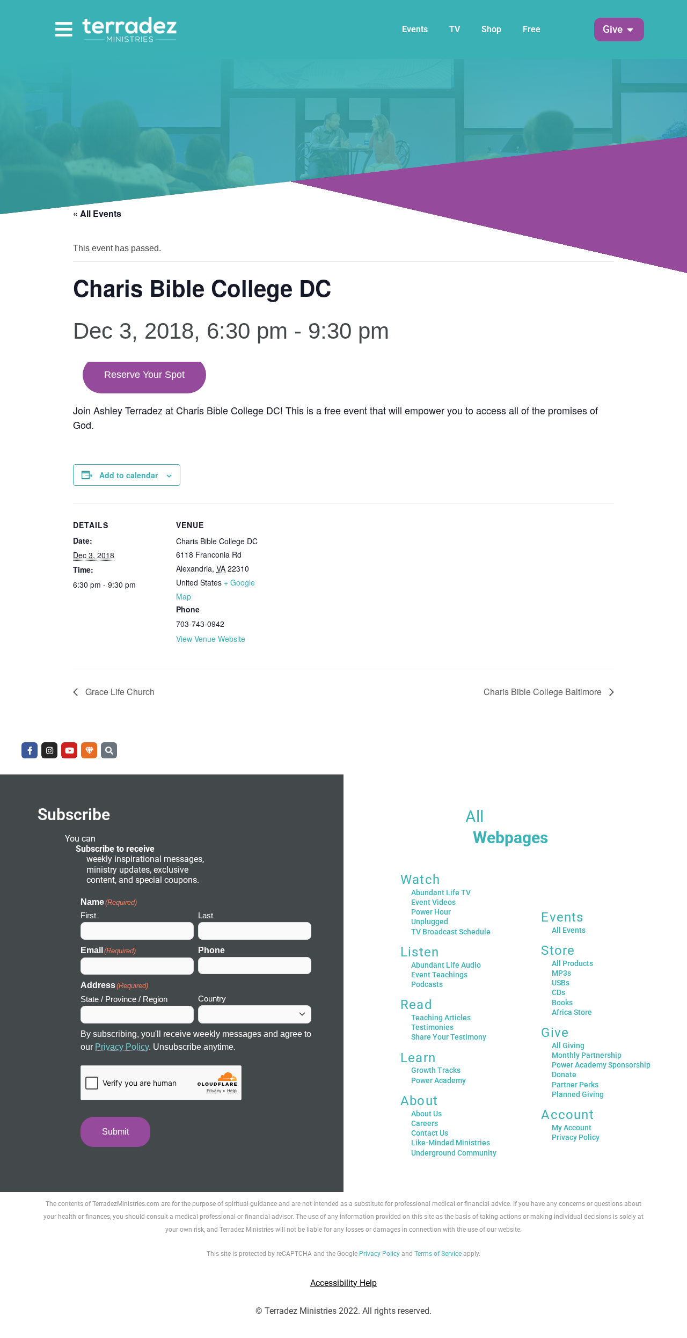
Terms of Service (438, 1253)
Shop (491, 29)
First (88, 915)
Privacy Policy (122, 1046)
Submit (115, 1131)
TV (454, 29)
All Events (569, 930)
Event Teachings (439, 974)
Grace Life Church (119, 691)
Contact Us (429, 1133)
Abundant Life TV (441, 892)
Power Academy (438, 1080)
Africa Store (572, 1012)
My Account (571, 1127)
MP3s (561, 973)
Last (205, 915)
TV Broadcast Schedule (451, 931)
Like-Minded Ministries (450, 1142)
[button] (613, 30)
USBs (560, 982)
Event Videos (433, 902)
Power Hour (431, 912)
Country (212, 998)
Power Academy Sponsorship (601, 1065)
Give (555, 1032)
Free (531, 29)
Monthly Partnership (587, 1055)
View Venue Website (210, 638)
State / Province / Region (124, 999)
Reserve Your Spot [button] (144, 374)
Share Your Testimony (448, 1037)
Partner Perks (575, 1084)
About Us (426, 1113)
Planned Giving (578, 1094)
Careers (424, 1123)
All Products (572, 963)
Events (415, 29)
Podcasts (427, 984)
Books (562, 1002)
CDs (558, 992)
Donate (564, 1074)
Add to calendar (128, 475)
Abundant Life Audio (446, 965)
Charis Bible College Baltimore (544, 691)
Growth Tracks (436, 1070)
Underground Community (453, 1153)
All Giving (568, 1045)
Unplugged (429, 921)
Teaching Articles (441, 1017)
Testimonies (432, 1027)
